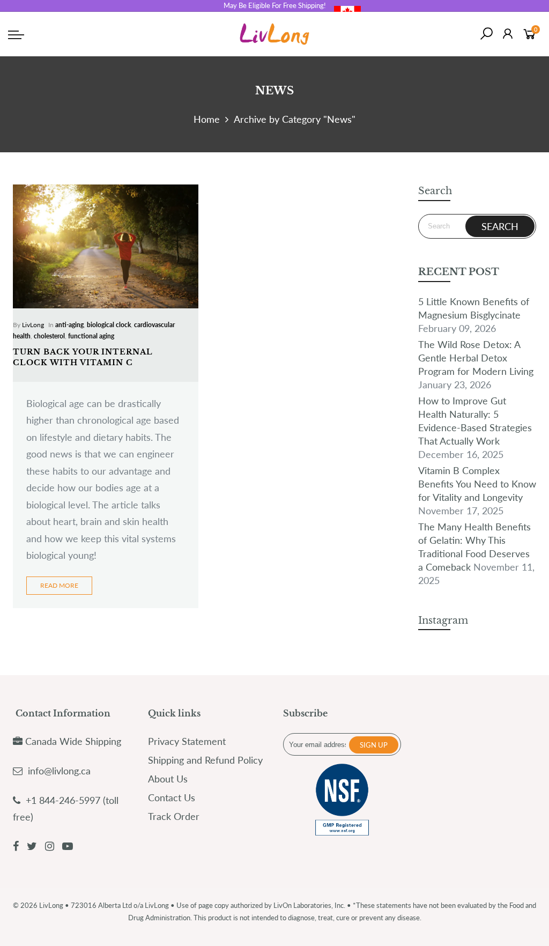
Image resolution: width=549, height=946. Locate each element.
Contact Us (171, 797)
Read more (59, 585)
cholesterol (49, 336)
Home (207, 119)
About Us (168, 779)
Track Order (173, 816)
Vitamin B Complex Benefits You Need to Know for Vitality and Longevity (477, 483)
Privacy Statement (187, 741)
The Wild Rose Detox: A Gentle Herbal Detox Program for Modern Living (475, 357)
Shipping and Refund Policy (205, 760)
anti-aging (69, 325)
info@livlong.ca (59, 771)
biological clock (109, 325)
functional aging (91, 336)
